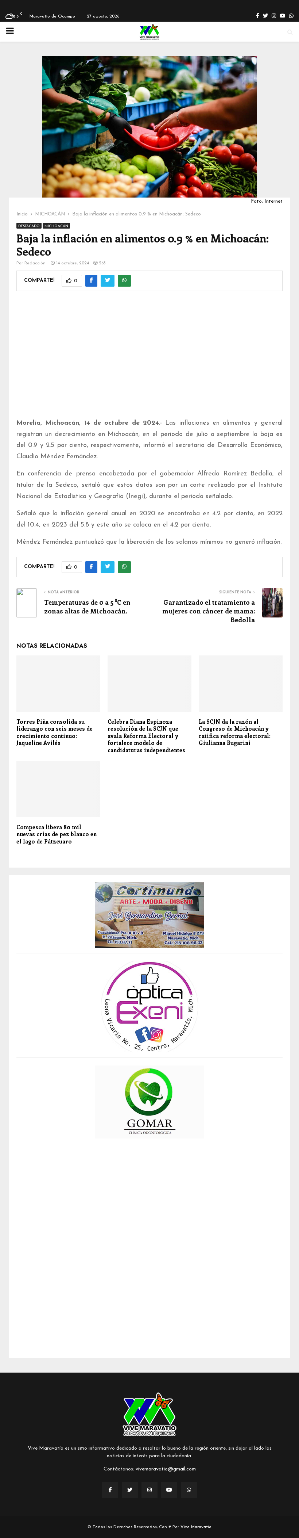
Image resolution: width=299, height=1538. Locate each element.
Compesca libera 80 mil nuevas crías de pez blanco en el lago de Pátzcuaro (56, 834)
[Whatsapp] (189, 1490)
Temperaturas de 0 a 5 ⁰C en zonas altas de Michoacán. (87, 606)
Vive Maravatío (195, 1527)
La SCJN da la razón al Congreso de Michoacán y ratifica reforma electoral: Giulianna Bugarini (235, 732)
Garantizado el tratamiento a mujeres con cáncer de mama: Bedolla (208, 611)
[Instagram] (149, 1490)
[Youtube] (169, 1490)
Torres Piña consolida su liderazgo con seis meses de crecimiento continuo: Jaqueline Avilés (54, 732)
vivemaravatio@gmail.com (166, 1469)
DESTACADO (29, 226)
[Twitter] (130, 1490)
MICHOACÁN (56, 226)
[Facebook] (110, 1490)
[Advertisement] (149, 359)
